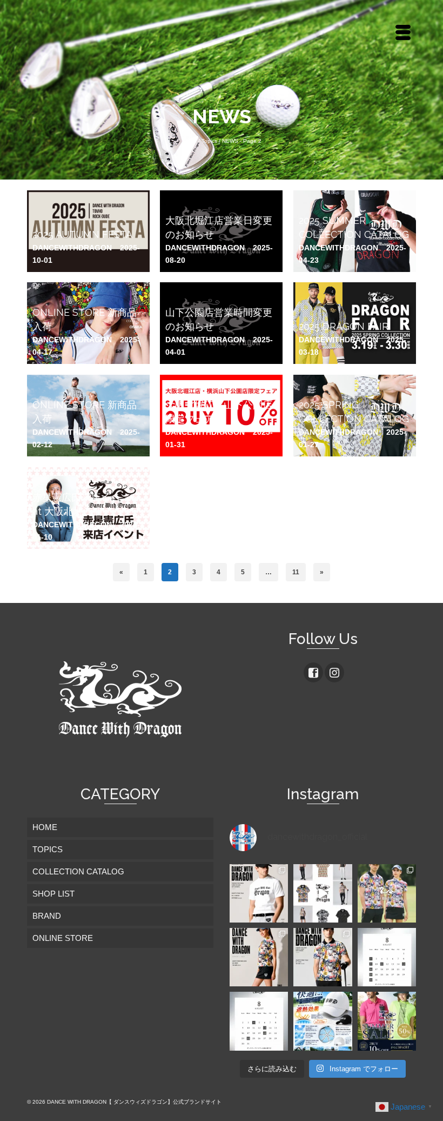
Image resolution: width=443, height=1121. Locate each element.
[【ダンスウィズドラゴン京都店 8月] (387, 957)
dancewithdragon (72, 247)
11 (295, 572)
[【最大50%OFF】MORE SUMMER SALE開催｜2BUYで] (387, 1021)
